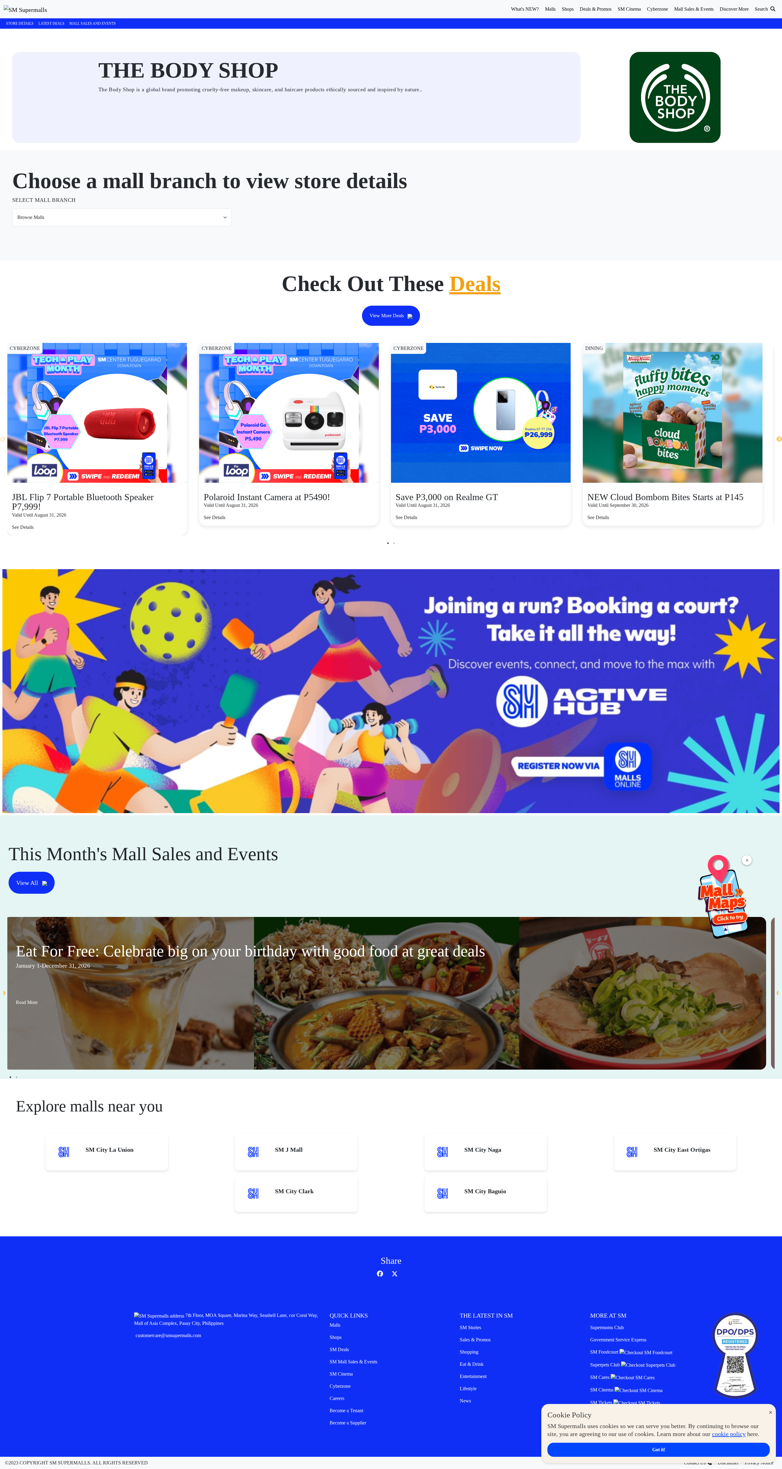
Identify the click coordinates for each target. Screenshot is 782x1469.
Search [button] (762, 9)
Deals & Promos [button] (596, 9)
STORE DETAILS (20, 23)
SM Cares (600, 1377)
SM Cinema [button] (629, 9)
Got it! (658, 1449)
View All (28, 882)
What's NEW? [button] (525, 9)
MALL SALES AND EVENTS (92, 23)
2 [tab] (394, 543)
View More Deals (387, 315)
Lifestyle (468, 1388)
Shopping (469, 1351)
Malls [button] (550, 9)
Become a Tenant (346, 1410)
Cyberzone (340, 1386)
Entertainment (473, 1376)
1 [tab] (388, 543)
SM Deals (339, 1349)
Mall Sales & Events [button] (694, 9)
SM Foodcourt (604, 1351)
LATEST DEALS (51, 23)
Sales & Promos (475, 1339)
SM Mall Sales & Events (353, 1361)
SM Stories (470, 1327)
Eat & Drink (472, 1364)
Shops (336, 1337)
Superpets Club (605, 1364)
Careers (337, 1398)
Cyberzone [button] (657, 9)
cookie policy (729, 1434)
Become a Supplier (348, 1422)
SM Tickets (601, 1402)
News (465, 1400)
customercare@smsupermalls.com (168, 1335)
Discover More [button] (734, 9)
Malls (335, 1325)
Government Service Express (618, 1339)
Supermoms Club (607, 1327)
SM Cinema (341, 1373)
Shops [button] (568, 9)
